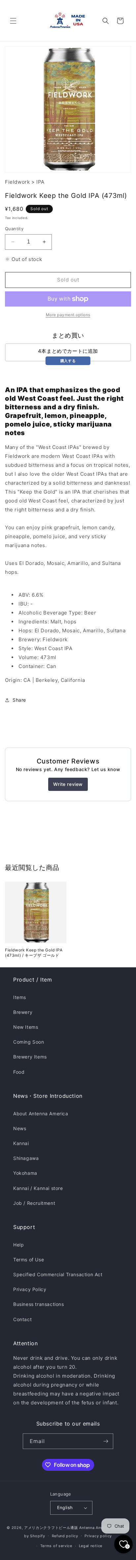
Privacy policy (98, 1536)
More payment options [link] (68, 314)
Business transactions (38, 1304)
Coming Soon (28, 1042)
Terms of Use (28, 1259)
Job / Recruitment (34, 1203)
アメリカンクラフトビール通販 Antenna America (67, 1527)
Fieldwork (17, 182)
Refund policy (65, 1536)
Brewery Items (30, 1056)
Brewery (22, 1012)
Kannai (21, 1143)
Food (18, 1072)
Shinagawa (26, 1158)
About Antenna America (40, 1113)
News (19, 1128)
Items (19, 997)
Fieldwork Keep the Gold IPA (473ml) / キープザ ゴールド (33, 952)
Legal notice (90, 1545)
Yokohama (25, 1173)
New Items (25, 1027)
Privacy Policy (29, 1289)
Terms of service (56, 1545)
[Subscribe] (105, 1441)
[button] (13, 21)
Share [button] (19, 700)
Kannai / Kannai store (38, 1188)
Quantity (14, 228)
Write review (68, 784)
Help (18, 1244)
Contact (22, 1319)
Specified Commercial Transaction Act (58, 1274)
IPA (40, 182)
